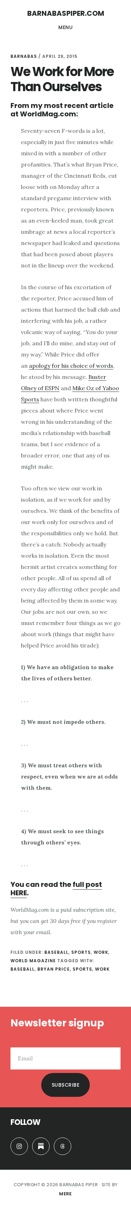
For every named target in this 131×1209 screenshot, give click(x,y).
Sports (81, 952)
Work (101, 952)
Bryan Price (53, 969)
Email (17, 1041)
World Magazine (33, 961)
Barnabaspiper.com (65, 13)
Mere (65, 1193)
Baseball (56, 952)
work (102, 969)
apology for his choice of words (71, 365)
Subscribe (66, 1084)
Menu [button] (65, 27)
